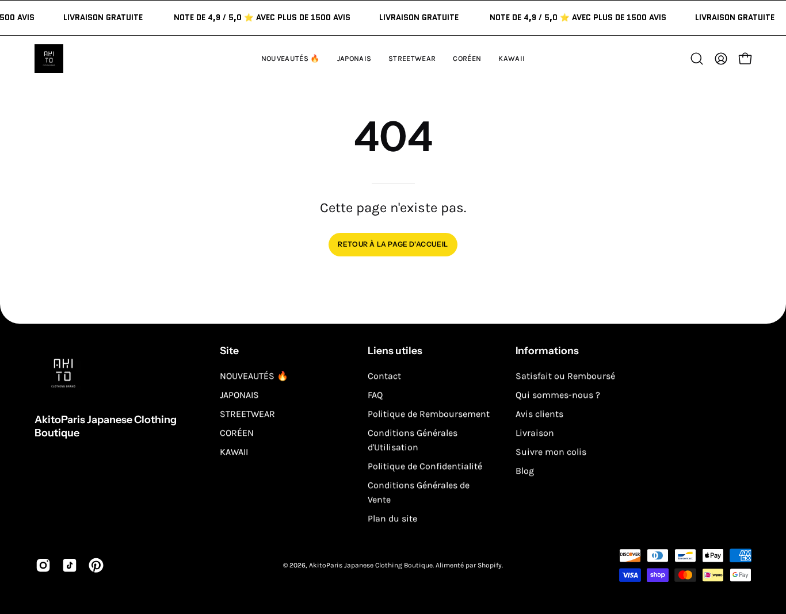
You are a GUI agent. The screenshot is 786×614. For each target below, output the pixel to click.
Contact (384, 375)
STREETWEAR (247, 413)
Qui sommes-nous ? (558, 394)
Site (229, 350)
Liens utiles (395, 350)
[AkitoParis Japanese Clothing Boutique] (49, 58)
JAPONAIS (239, 394)
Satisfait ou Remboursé (565, 375)
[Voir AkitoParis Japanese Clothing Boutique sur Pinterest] (96, 565)
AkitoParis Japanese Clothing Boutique (106, 426)
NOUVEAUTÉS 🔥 (254, 375)
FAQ (375, 394)
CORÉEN (237, 432)
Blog (525, 470)
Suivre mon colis (551, 451)
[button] (511, 59)
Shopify (490, 565)
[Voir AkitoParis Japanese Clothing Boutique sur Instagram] (43, 565)
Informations (547, 350)
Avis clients (539, 413)
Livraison (535, 432)
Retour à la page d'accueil (393, 244)
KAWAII (234, 451)
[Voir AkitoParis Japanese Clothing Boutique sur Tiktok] (69, 565)
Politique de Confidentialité (425, 465)
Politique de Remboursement (429, 413)
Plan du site (392, 518)
